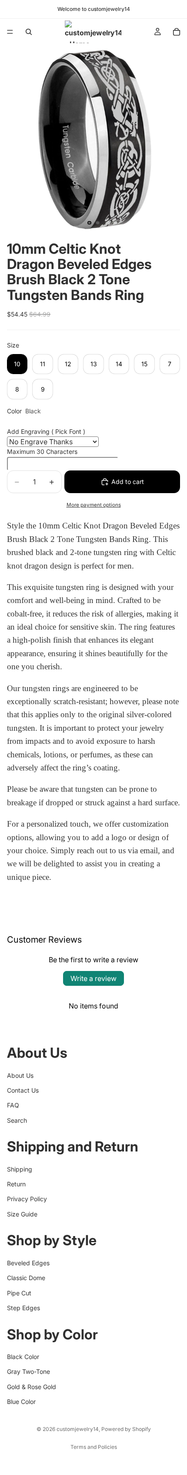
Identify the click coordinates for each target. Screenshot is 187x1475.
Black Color (23, 1356)
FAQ (13, 1105)
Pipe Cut (19, 1293)
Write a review (93, 978)
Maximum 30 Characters (42, 451)
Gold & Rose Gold (31, 1386)
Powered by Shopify (126, 1429)
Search (17, 1120)
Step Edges (23, 1307)
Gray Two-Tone (28, 1371)
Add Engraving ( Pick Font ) (46, 431)
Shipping (19, 1169)
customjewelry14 (78, 1429)
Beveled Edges (28, 1263)
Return (16, 1184)
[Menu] (10, 32)
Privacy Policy (27, 1199)
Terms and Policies (93, 1447)
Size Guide (22, 1214)
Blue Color (21, 1401)
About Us (20, 1075)
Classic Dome (26, 1277)
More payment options (94, 505)
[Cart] (176, 31)
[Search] (28, 31)
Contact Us (23, 1090)
